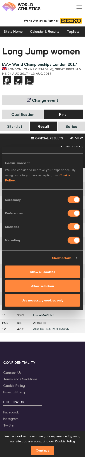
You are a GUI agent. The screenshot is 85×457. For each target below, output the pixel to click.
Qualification (22, 114)
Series (71, 126)
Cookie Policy (14, 385)
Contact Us (12, 372)
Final (63, 114)
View (78, 138)
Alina (51, 329)
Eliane (43, 315)
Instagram (11, 418)
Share (7, 83)
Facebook (11, 412)
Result (43, 126)
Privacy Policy (14, 392)
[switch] (74, 213)
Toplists (73, 31)
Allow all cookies (42, 271)
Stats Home (13, 31)
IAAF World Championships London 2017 (39, 64)
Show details (61, 258)
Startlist (14, 126)
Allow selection (42, 286)
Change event (44, 100)
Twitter (9, 425)
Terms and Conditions (20, 379)
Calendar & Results (45, 31)
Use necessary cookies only (42, 300)
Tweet (18, 83)
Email (30, 83)
